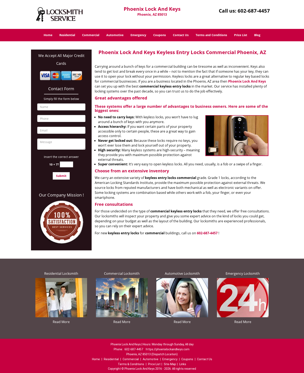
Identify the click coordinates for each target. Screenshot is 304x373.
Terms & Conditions (131, 364)
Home (48, 35)
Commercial (90, 35)
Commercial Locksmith (122, 273)
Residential (67, 35)
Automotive (114, 35)
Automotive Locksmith (182, 273)
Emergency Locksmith (243, 273)
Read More (61, 322)
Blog (257, 35)
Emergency (138, 35)
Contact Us (181, 35)
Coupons (159, 35)
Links (182, 364)
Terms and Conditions (211, 35)
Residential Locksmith (61, 273)
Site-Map (170, 364)
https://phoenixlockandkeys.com (167, 349)
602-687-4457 (254, 10)
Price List (240, 35)
